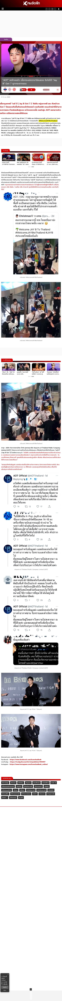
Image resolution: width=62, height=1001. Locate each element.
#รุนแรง (28, 783)
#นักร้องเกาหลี (41, 790)
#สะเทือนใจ (36, 783)
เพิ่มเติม (5, 984)
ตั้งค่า (5, 990)
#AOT (35, 794)
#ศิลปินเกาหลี (31, 790)
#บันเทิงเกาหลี (28, 786)
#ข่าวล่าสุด (5, 783)
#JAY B (53, 783)
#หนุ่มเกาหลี (50, 794)
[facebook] (46, 9)
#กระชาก (42, 794)
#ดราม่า (13, 783)
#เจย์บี (21, 798)
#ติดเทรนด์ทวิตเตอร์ (8, 786)
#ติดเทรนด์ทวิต (6, 790)
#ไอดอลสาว (38, 786)
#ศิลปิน (46, 786)
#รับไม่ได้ (51, 790)
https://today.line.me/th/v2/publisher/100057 (27, 762)
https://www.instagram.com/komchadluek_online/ (28, 764)
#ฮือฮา (22, 790)
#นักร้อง (20, 783)
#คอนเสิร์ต (5, 794)
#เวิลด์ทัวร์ (45, 783)
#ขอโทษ (19, 786)
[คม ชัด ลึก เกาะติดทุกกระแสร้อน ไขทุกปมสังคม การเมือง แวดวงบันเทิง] (31, 3)
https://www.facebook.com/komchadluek (25, 759)
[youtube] (52, 9)
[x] (49, 9)
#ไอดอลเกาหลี (15, 794)
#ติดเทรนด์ (13, 798)
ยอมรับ (5, 987)
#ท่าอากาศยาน (26, 794)
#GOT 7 (4, 798)
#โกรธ (16, 790)
